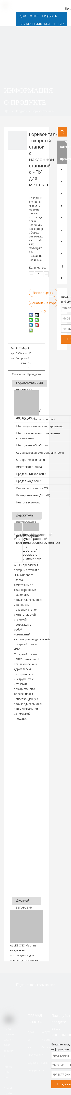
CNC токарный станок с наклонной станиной (64, 194)
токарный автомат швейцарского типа (64, 230)
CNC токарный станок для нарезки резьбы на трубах (64, 218)
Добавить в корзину (43, 304)
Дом (31, 1032)
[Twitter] (16, 995)
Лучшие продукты (64, 170)
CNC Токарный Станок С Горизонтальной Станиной (64, 182)
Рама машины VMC (64, 278)
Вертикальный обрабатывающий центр (64, 242)
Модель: (13, 353)
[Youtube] (53, 995)
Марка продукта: (24, 355)
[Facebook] (29, 995)
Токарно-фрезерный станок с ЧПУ (64, 206)
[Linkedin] (41, 995)
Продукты (35, 1055)
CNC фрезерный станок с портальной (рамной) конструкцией (64, 254)
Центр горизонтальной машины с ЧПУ (64, 266)
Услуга (45, 1032)
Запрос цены (43, 293)
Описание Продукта (26, 374)
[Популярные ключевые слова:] (66, 8)
